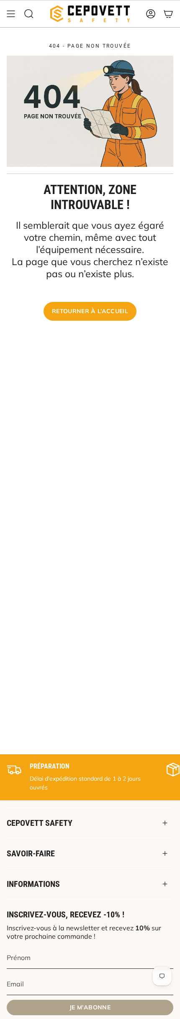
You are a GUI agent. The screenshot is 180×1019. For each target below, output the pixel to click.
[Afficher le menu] (11, 13)
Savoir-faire (31, 853)
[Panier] (168, 13)
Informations (33, 884)
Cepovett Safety (39, 823)
